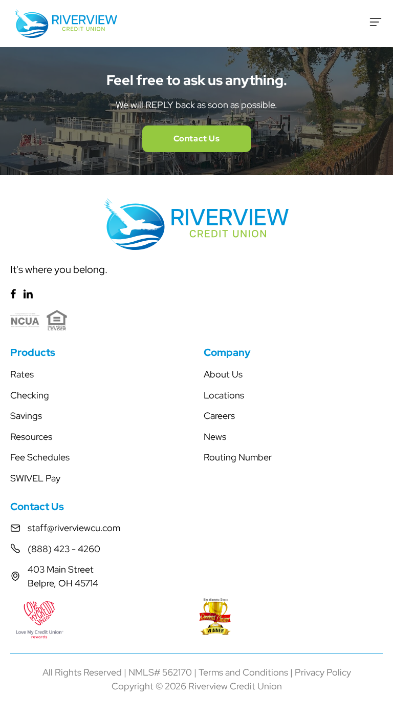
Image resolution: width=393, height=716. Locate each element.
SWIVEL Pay (35, 478)
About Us (223, 374)
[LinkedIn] (28, 294)
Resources (31, 437)
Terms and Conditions (243, 672)
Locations (224, 395)
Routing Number (238, 457)
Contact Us (196, 138)
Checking (29, 395)
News (215, 437)
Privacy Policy (323, 672)
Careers (219, 416)
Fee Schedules (40, 457)
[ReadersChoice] (291, 616)
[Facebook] (13, 294)
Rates (22, 374)
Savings (26, 416)
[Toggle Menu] (375, 22)
